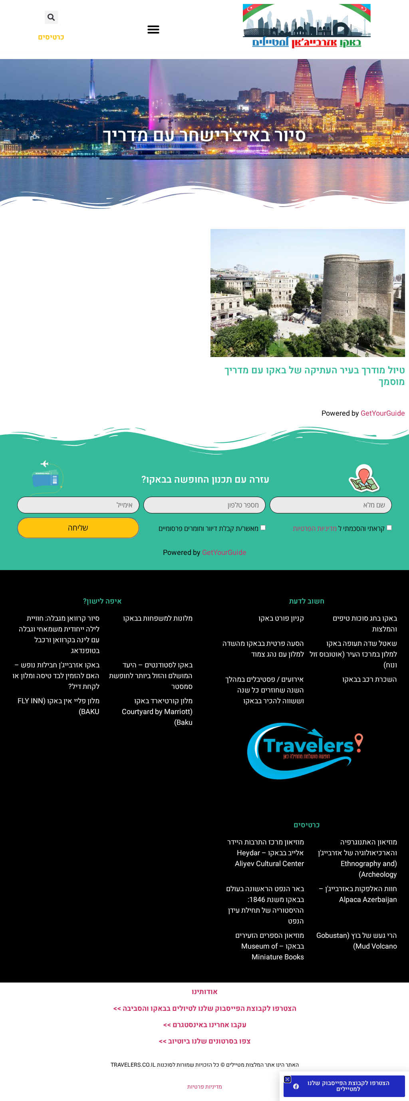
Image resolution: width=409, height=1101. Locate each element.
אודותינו (205, 992)
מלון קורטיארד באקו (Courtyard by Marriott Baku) (157, 712)
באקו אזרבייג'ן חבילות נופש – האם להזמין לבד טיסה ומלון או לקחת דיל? (55, 676)
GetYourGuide (383, 413)
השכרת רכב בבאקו (369, 679)
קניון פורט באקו (281, 618)
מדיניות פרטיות (204, 1087)
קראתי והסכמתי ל (339, 528)
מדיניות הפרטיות (315, 528)
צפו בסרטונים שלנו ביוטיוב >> (205, 1041)
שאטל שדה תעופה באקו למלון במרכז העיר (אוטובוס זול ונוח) (353, 654)
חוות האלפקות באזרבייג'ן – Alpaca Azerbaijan (358, 894)
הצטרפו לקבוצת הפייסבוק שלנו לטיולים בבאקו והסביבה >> (204, 1008)
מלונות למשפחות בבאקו (158, 618)
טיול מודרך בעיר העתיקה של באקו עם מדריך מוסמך (314, 376)
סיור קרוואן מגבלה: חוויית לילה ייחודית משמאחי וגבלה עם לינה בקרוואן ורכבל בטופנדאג (59, 634)
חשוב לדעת (306, 601)
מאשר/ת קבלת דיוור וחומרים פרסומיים (208, 528)
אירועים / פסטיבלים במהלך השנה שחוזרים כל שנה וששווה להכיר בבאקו (264, 690)
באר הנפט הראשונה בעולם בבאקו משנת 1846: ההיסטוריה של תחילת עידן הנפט (265, 905)
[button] (153, 29)
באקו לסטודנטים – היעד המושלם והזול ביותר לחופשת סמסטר (151, 676)
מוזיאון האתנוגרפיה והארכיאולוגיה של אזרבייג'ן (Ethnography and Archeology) (357, 858)
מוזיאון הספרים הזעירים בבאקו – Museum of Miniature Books (269, 946)
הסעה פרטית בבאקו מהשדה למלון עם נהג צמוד (263, 649)
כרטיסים (307, 825)
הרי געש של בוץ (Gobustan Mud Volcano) (356, 941)
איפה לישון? (102, 601)
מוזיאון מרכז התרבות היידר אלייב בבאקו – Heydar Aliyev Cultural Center (265, 853)
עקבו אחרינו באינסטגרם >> (204, 1025)
